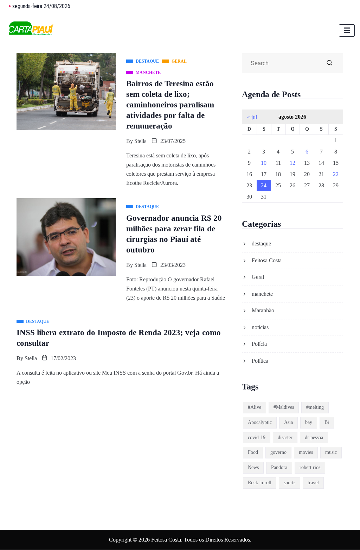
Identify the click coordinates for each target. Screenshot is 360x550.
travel (313, 482)
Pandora (279, 467)
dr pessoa (314, 437)
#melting (315, 407)
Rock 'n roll (259, 482)
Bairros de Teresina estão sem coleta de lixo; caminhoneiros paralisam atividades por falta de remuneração (170, 104)
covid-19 (256, 437)
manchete (262, 294)
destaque (261, 243)
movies (306, 452)
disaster (285, 437)
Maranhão (263, 310)
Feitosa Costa (267, 260)
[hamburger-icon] (347, 30)
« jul (252, 117)
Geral (258, 277)
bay (308, 422)
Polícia (259, 344)
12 (292, 163)
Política (260, 361)
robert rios (310, 467)
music (331, 452)
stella (140, 141)
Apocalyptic (260, 422)
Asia (288, 422)
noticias (260, 327)
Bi (326, 422)
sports (289, 482)
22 (336, 174)
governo (278, 452)
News (253, 467)
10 (263, 163)
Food (253, 452)
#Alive (254, 407)
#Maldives (284, 407)
